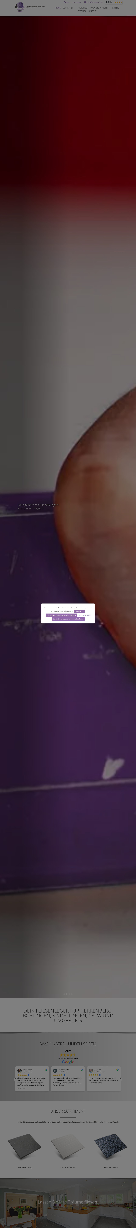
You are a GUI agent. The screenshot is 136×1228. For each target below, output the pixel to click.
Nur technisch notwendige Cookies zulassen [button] (61, 615)
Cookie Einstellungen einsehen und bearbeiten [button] (68, 619)
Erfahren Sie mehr (84, 615)
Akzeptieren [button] (79, 611)
